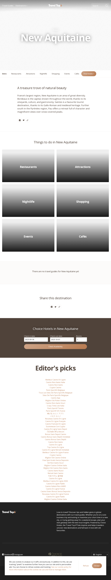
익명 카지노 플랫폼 (55, 476)
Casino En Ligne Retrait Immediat (55, 450)
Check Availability (56, 346)
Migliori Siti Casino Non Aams (55, 468)
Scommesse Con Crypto (55, 426)
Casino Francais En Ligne (55, 424)
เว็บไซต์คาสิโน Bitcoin (55, 431)
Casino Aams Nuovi (55, 470)
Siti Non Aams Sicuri (55, 463)
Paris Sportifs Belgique (55, 390)
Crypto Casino (55, 387)
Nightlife (43, 74)
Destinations (21, 5)
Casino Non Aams (55, 385)
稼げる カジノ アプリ (55, 413)
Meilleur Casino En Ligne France (55, 452)
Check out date (56, 336)
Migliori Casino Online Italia (55, 465)
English (98, 554)
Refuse (86, 566)
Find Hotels (88, 74)
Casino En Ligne (55, 444)
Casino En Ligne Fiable (55, 483)
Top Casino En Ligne (55, 447)
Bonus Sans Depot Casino (55, 434)
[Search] (107, 5)
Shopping (56, 74)
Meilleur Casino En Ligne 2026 (55, 481)
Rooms (79, 336)
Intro (4, 74)
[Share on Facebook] (19, 120)
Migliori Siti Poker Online (55, 400)
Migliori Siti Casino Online (55, 457)
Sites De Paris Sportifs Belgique (55, 395)
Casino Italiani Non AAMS (55, 486)
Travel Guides (7, 5)
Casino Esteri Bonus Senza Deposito (55, 491)
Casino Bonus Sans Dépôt (55, 439)
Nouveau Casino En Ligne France (55, 494)
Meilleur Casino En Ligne (55, 380)
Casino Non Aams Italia (55, 382)
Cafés (77, 74)
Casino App (55, 398)
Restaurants (16, 74)
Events (67, 74)
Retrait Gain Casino (55, 473)
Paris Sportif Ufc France (55, 411)
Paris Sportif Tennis (55, 408)
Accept (97, 566)
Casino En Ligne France (55, 489)
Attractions (30, 74)
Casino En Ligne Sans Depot (55, 429)
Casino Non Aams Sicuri (55, 403)
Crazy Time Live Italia (55, 405)
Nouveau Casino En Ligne (55, 418)
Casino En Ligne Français (55, 421)
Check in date (29, 336)
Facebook (8, 554)
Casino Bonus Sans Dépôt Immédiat (55, 437)
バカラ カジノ (55, 416)
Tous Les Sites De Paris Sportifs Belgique (55, 393)
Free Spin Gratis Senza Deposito (55, 460)
